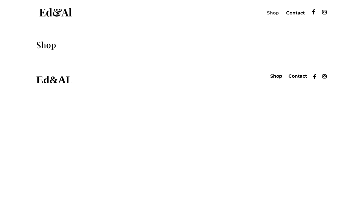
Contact (295, 13)
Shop (273, 13)
